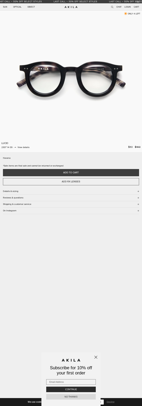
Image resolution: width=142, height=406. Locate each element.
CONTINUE (71, 389)
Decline (110, 402)
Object (31, 7)
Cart (136, 7)
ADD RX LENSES (71, 181)
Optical (17, 7)
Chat (118, 7)
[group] (71, 81)
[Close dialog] (96, 357)
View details (23, 147)
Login (127, 7)
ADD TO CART (71, 172)
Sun (5, 7)
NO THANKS (71, 396)
